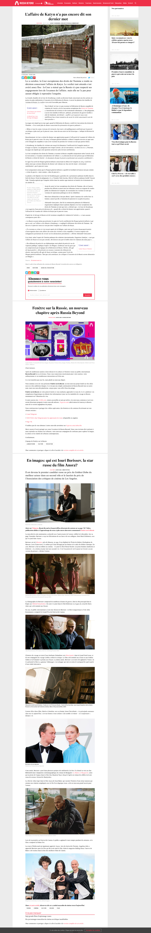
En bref (130, 3)
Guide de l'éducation (47, 268)
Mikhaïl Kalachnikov (39, 604)
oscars (51, 908)
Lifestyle (60, 3)
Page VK (29, 422)
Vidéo (125, 3)
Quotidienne (43, 290)
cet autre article (34, 905)
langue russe (31, 444)
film (58, 908)
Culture (74, 3)
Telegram (35, 528)
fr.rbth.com (42, 400)
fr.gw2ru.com (64, 402)
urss (28, 268)
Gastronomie (97, 3)
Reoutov (39, 542)
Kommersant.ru (36, 260)
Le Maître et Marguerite (80, 773)
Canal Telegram (32, 414)
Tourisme (88, 3)
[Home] (17, 3)
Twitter (92, 77)
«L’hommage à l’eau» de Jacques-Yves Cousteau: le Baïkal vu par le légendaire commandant (122, 109)
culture (40, 444)
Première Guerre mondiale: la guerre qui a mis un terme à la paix (123, 74)
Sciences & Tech (108, 3)
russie (29, 908)
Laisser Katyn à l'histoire (85, 249)
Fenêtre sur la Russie (87, 530)
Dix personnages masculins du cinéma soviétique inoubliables (46, 919)
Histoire (81, 3)
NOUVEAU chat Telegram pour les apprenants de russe (45, 418)
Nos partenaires (118, 9)
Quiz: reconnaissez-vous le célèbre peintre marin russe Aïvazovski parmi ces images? (123, 40)
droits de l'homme (87, 108)
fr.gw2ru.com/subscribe (74, 425)
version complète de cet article (73, 450)
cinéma (36, 908)
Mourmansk (70, 655)
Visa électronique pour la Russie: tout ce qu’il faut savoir (124, 143)
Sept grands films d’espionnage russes (38, 916)
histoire (35, 268)
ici (70, 930)
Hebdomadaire (33, 290)
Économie (67, 3)
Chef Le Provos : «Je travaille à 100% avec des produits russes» (124, 175)
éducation (49, 444)
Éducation (118, 3)
